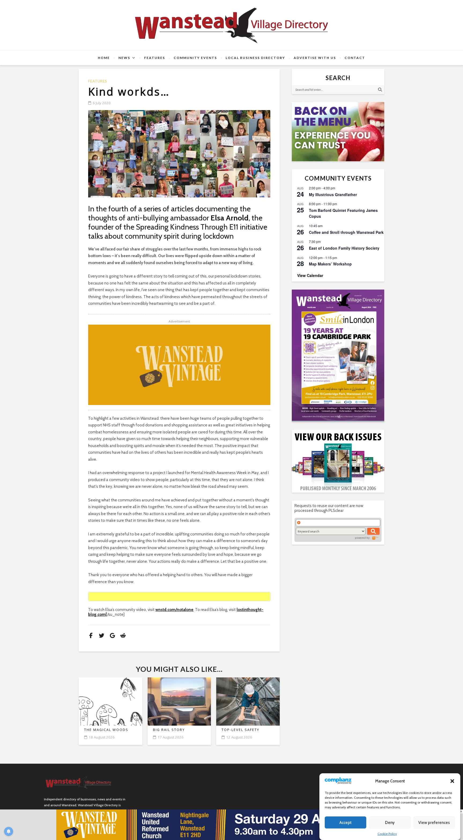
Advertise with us (315, 58)
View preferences (434, 822)
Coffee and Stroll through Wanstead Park (346, 232)
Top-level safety (240, 730)
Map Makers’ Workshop (330, 264)
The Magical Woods (106, 730)
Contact (355, 58)
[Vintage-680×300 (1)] (179, 365)
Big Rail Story (169, 730)
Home (104, 58)
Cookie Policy (387, 834)
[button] (452, 781)
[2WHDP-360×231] (338, 131)
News (124, 58)
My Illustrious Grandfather (333, 194)
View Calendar (310, 275)
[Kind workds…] (179, 153)
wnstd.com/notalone (174, 609)
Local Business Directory (255, 58)
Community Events (195, 58)
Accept (345, 822)
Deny (390, 822)
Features (154, 58)
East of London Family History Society (344, 248)
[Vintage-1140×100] (231, 824)
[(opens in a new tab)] (338, 355)
